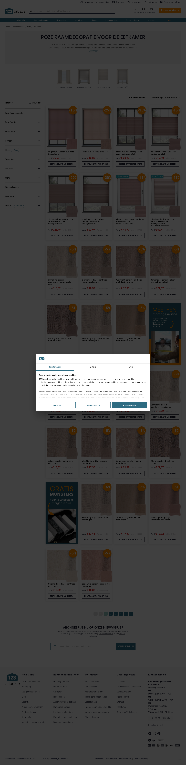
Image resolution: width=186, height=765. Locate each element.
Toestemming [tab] (55, 367)
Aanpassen (92, 405)
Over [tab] (131, 367)
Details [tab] (93, 367)
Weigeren (57, 405)
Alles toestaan (129, 405)
